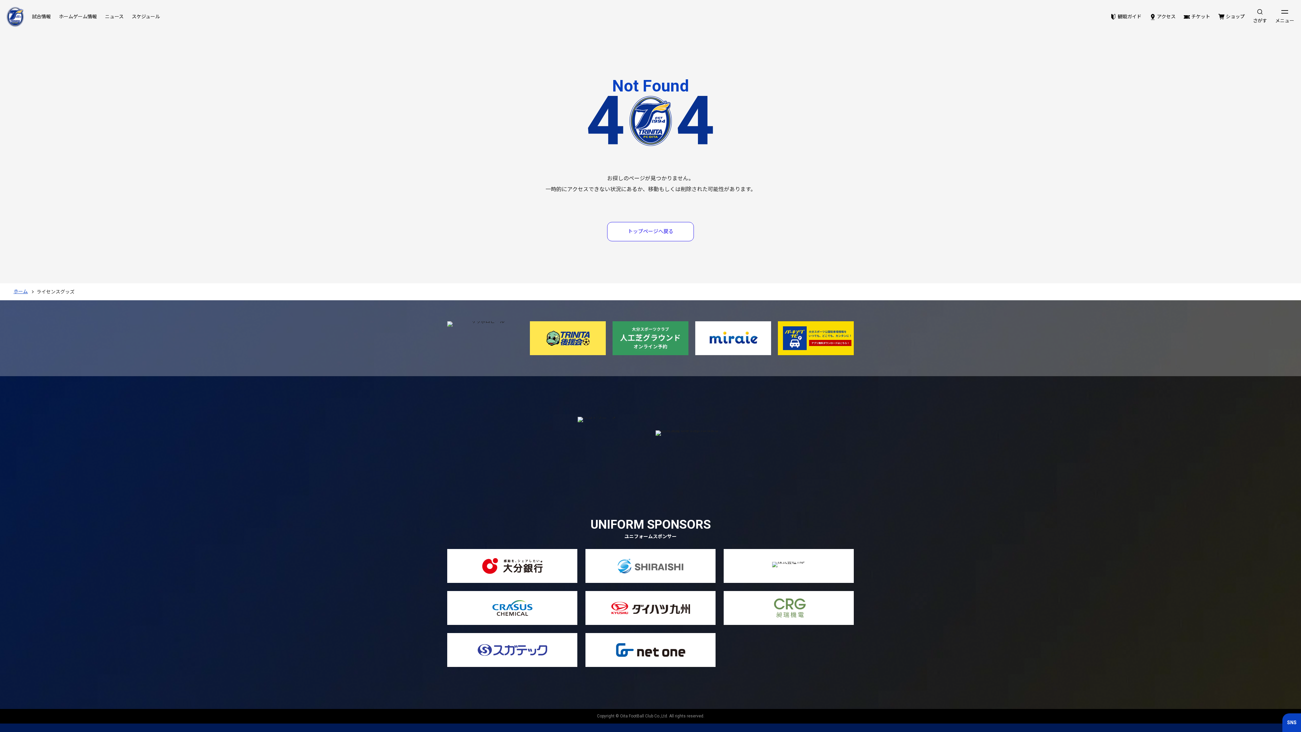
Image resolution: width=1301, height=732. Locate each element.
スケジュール (146, 16)
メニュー (1284, 20)
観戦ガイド (1129, 16)
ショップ (1235, 16)
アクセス (1166, 16)
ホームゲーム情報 (78, 16)
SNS (1292, 722)
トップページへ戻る (651, 231)
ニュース (114, 16)
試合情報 (41, 16)
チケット (1200, 16)
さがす (1260, 20)
